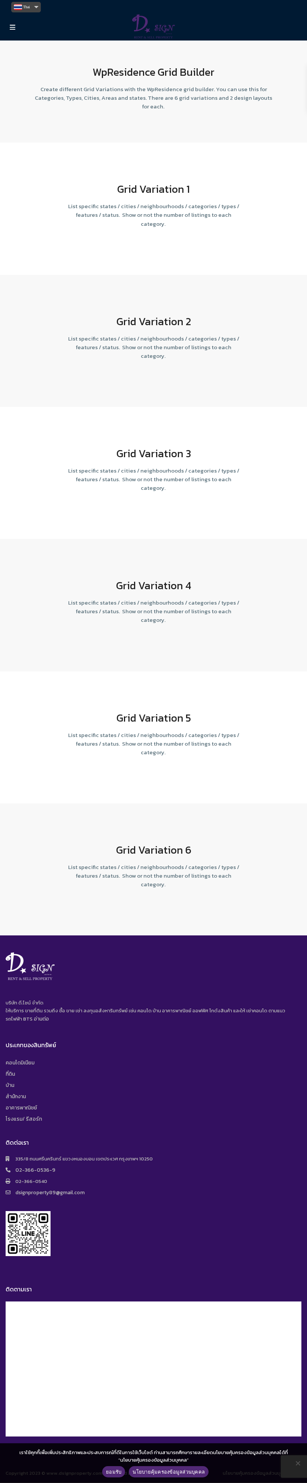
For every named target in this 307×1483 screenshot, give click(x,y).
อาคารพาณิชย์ (21, 1108)
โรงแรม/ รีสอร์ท (24, 1119)
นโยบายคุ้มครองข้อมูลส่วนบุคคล (169, 1472)
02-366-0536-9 (35, 1170)
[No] (297, 1463)
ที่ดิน (10, 1074)
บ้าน (10, 1085)
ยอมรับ (113, 1472)
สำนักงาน (16, 1096)
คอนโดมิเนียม (20, 1063)
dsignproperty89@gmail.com (50, 1192)
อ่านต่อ (41, 1019)
